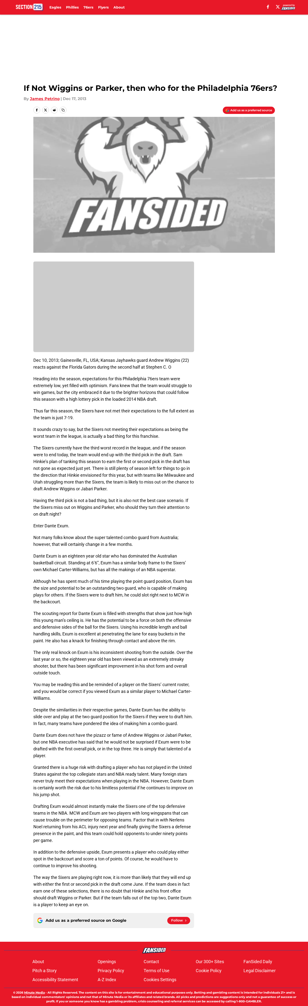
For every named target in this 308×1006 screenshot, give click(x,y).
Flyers (103, 7)
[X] (278, 7)
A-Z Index (107, 979)
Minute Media (34, 992)
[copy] (63, 110)
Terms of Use (156, 970)
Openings (107, 961)
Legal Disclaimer (259, 970)
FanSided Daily (257, 961)
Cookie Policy (209, 970)
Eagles (55, 7)
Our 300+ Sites (210, 961)
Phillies (72, 7)
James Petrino (45, 98)
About (119, 7)
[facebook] (268, 7)
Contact (151, 961)
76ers (88, 7)
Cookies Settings (160, 979)
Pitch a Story (44, 970)
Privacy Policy (111, 970)
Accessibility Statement (55, 979)
